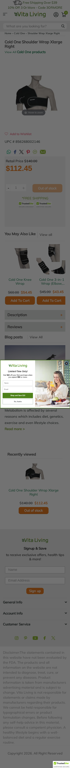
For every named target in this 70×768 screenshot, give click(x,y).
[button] (61, 764)
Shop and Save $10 (17, 395)
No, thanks (17, 401)
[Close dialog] (66, 363)
